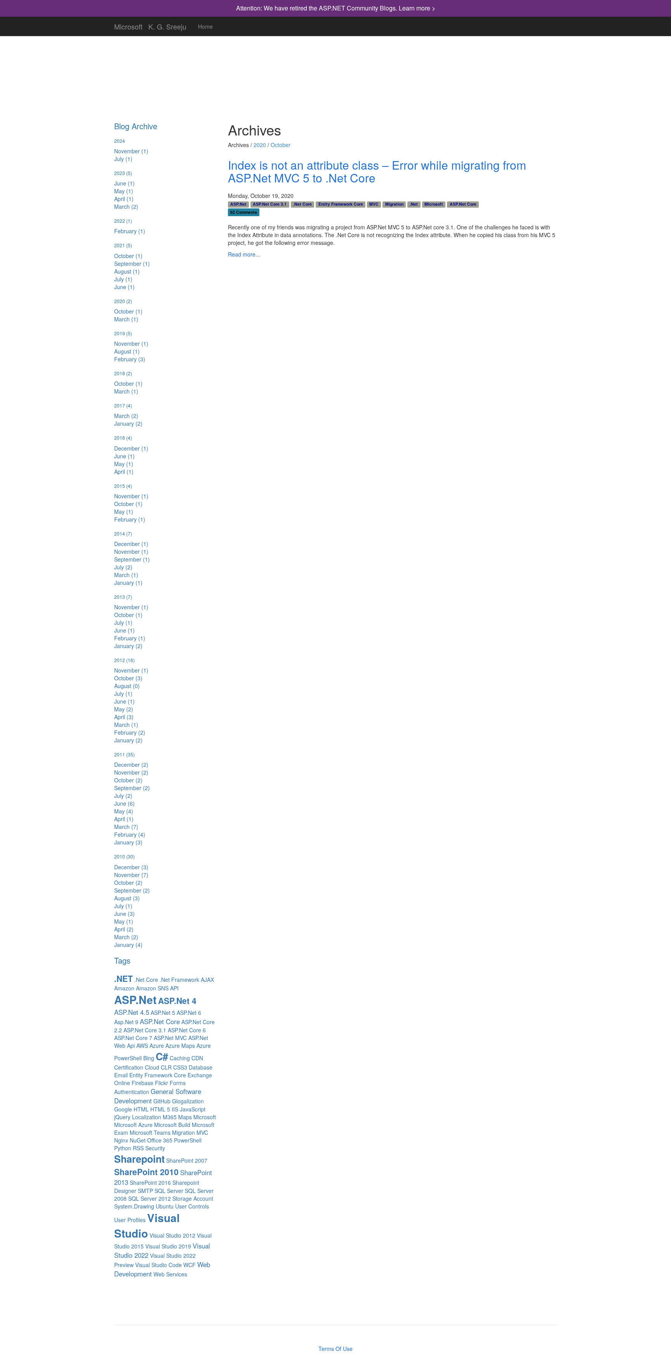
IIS (175, 1109)
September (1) (132, 263)
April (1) (124, 199)
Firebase (142, 1083)
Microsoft (128, 24)
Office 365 (159, 1140)
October (280, 145)
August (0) (127, 686)
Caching (180, 1058)
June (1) (124, 183)
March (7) (126, 827)
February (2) (129, 732)
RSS (138, 1148)
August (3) (127, 898)
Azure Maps (180, 1045)
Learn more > (417, 7)
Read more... (244, 254)
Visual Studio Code (158, 1265)
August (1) (127, 271)
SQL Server (169, 1191)
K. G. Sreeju (167, 24)
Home (205, 26)
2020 (260, 145)
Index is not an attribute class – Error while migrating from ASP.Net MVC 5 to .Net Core (377, 171)
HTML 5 (160, 1109)
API (174, 988)
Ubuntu (165, 1206)
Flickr (161, 1083)
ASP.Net (135, 999)
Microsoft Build (172, 1125)
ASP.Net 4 (177, 1000)
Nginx (121, 1140)
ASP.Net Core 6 (187, 1030)
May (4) (123, 811)
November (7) (131, 875)
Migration (183, 1132)
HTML (141, 1109)
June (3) (124, 913)
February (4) (129, 834)
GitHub (161, 1101)
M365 (170, 1117)
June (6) (124, 803)
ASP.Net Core (160, 1021)
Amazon (124, 988)
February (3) (129, 359)
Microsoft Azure (133, 1125)
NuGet (138, 1140)
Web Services (170, 1274)
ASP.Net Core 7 (133, 1038)
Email (121, 1075)
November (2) (131, 772)
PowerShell (188, 1140)
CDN (197, 1058)
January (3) (128, 842)
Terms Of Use (335, 1348)
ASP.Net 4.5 (131, 1012)
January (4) (128, 944)
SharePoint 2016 (150, 1182)
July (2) (123, 567)
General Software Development (157, 1096)
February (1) (129, 231)
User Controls (192, 1206)
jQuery (122, 1117)
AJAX (207, 979)
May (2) (123, 709)
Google (123, 1109)
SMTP (145, 1191)
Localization (146, 1117)
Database (200, 1067)
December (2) (131, 764)
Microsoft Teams (150, 1132)
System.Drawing (134, 1206)
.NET (123, 978)
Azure (156, 1045)
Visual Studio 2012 (172, 1235)
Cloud (152, 1067)
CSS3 (180, 1067)
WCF (189, 1265)
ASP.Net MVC (170, 1038)
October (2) (128, 780)
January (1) (128, 582)
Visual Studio (147, 1225)
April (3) (124, 717)
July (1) (123, 159)
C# (162, 1056)
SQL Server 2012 (149, 1198)
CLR (166, 1067)
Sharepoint (139, 1159)
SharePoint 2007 (186, 1160)
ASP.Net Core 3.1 (144, 1030)
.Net (414, 204)
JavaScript (192, 1109)
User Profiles (130, 1220)
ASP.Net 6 (189, 1012)
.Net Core (146, 979)
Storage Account (192, 1198)
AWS (142, 1045)
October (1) (128, 256)
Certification (128, 1067)
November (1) (131, 151)
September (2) (132, 788)
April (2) (124, 929)
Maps (185, 1117)
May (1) (123, 191)
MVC (202, 1132)
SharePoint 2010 (146, 1171)
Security (155, 1148)
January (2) (128, 423)
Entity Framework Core (157, 1075)
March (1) (126, 319)
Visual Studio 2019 (168, 1246)
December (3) (131, 867)
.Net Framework (179, 979)
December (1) (131, 448)
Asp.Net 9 (126, 1022)
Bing (148, 1058)
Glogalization (188, 1101)
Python (122, 1148)
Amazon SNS (152, 988)
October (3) (128, 678)
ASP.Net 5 (163, 1012)
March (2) (126, 206)
